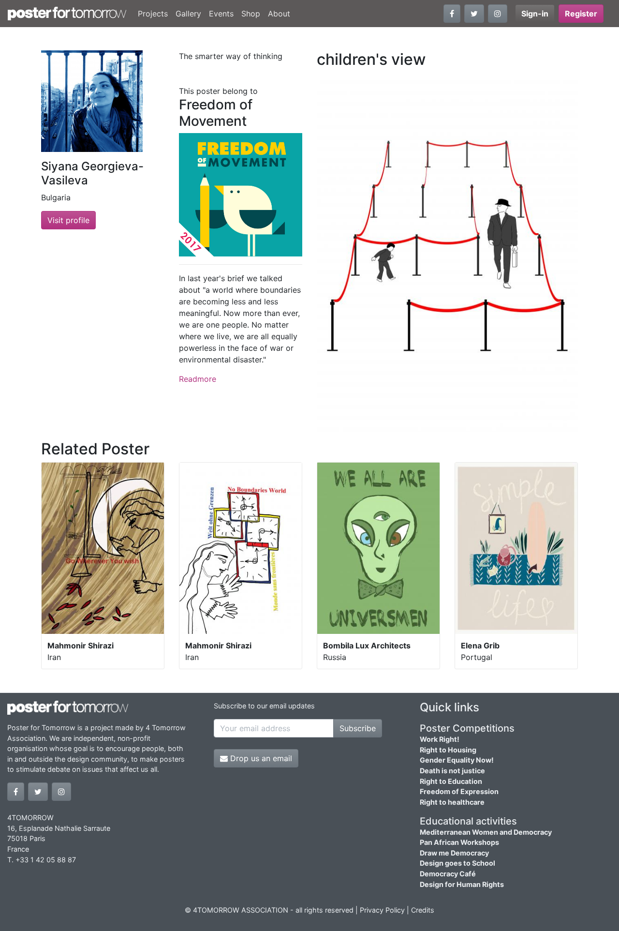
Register (581, 13)
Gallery (188, 13)
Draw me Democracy (454, 853)
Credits (422, 910)
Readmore (197, 379)
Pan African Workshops (459, 842)
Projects (153, 13)
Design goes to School (457, 863)
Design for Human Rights (462, 884)
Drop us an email (260, 758)
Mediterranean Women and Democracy (486, 832)
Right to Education (451, 781)
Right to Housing (448, 750)
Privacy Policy (382, 910)
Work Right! (439, 739)
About (279, 13)
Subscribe (357, 728)
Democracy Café (448, 874)
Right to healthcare (452, 802)
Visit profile (68, 220)
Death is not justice (452, 770)
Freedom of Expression (459, 791)
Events (221, 13)
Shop (250, 13)
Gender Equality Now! (457, 760)
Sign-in (534, 13)
